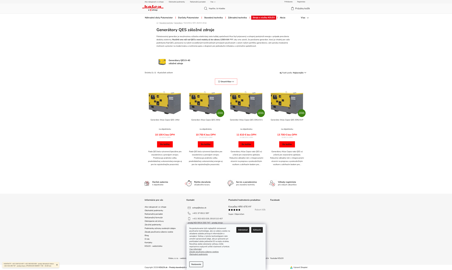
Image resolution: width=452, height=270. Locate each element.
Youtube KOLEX (276, 258)
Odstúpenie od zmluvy (154, 221)
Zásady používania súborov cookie (159, 232)
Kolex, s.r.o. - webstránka (179, 258)
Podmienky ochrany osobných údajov (160, 228)
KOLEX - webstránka (153, 246)
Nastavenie (196, 264)
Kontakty (148, 242)
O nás (147, 239)
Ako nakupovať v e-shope (154, 2)
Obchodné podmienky (177, 2)
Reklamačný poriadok (198, 2)
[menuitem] (158, 18)
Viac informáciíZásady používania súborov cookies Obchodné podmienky (204, 252)
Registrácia (301, 2)
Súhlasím (257, 230)
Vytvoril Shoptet (300, 267)
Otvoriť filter (226, 81)
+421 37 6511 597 (200, 213)
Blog (147, 235)
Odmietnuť (243, 230)
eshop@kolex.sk (199, 207)
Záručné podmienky (153, 224)
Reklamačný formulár (154, 217)
